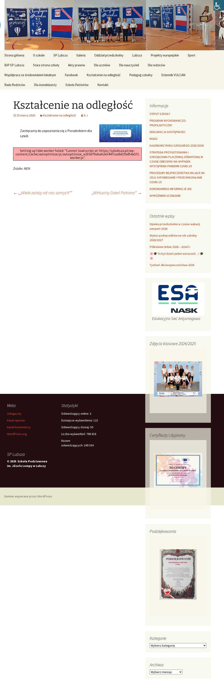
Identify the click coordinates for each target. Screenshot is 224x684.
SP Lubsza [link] (60, 55)
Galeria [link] (81, 55)
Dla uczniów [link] (102, 65)
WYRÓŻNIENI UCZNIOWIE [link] (165, 196)
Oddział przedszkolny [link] (108, 55)
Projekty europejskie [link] (165, 55)
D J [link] (86, 115)
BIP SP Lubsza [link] (14, 65)
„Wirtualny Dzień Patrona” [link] (117, 192)
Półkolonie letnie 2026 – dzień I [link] (170, 247)
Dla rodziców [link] (156, 65)
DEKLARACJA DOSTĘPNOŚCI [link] (167, 132)
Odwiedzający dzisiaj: (75, 427)
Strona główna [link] (14, 55)
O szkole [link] (39, 55)
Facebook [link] (71, 75)
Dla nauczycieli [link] (129, 65)
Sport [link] (191, 55)
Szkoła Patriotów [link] (77, 85)
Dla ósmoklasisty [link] (45, 85)
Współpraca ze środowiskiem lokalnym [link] (30, 75)
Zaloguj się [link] (14, 414)
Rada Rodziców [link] (14, 85)
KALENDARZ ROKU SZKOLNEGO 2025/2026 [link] (177, 145)
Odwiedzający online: (75, 414)
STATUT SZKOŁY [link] (160, 114)
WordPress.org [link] (17, 434)
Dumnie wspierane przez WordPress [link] (28, 496)
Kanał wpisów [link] (16, 420)
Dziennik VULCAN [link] (173, 75)
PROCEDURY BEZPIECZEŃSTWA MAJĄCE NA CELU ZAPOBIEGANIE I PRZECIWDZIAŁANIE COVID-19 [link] (177, 177)
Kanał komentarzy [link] (19, 427)
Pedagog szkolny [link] (140, 75)
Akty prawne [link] (76, 65)
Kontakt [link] (102, 85)
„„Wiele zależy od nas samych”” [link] (42, 192)
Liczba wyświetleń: (73, 434)
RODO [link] (154, 139)
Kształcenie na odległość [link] (104, 75)
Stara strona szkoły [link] (46, 65)
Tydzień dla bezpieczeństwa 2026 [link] (172, 265)
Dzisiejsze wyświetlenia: (77, 420)
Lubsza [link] (137, 55)
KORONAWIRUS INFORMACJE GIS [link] (171, 189)
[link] (219, 5)
